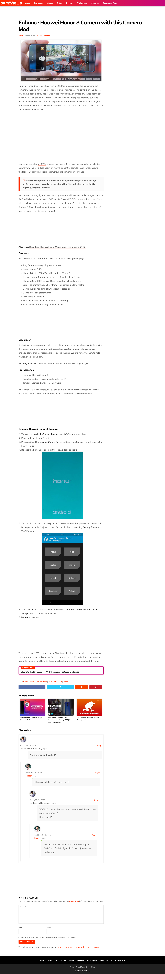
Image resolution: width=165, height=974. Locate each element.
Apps (42, 960)
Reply (99, 745)
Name (21, 927)
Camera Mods (41, 682)
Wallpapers (92, 960)
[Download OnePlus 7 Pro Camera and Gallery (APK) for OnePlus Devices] (61, 707)
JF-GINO (42, 164)
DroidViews (12, 3)
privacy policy (74, 901)
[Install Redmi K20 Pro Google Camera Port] (32, 707)
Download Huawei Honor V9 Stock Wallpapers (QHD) (63, 363)
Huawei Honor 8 (55, 682)
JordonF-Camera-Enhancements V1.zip (42, 382)
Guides (39, 35)
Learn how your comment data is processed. (78, 947)
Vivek (21, 35)
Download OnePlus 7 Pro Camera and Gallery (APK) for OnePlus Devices (60, 719)
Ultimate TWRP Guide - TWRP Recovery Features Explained (50, 672)
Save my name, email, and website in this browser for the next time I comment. (48, 937)
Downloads (52, 960)
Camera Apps (28, 682)
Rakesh (28, 775)
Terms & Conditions (88, 967)
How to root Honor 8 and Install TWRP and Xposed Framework (61, 393)
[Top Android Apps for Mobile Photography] (89, 707)
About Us (104, 960)
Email (49, 927)
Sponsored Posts (118, 960)
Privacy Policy (75, 967)
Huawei (47, 35)
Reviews (80, 960)
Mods (66, 682)
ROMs (71, 960)
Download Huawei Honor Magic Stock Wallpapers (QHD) (57, 247)
